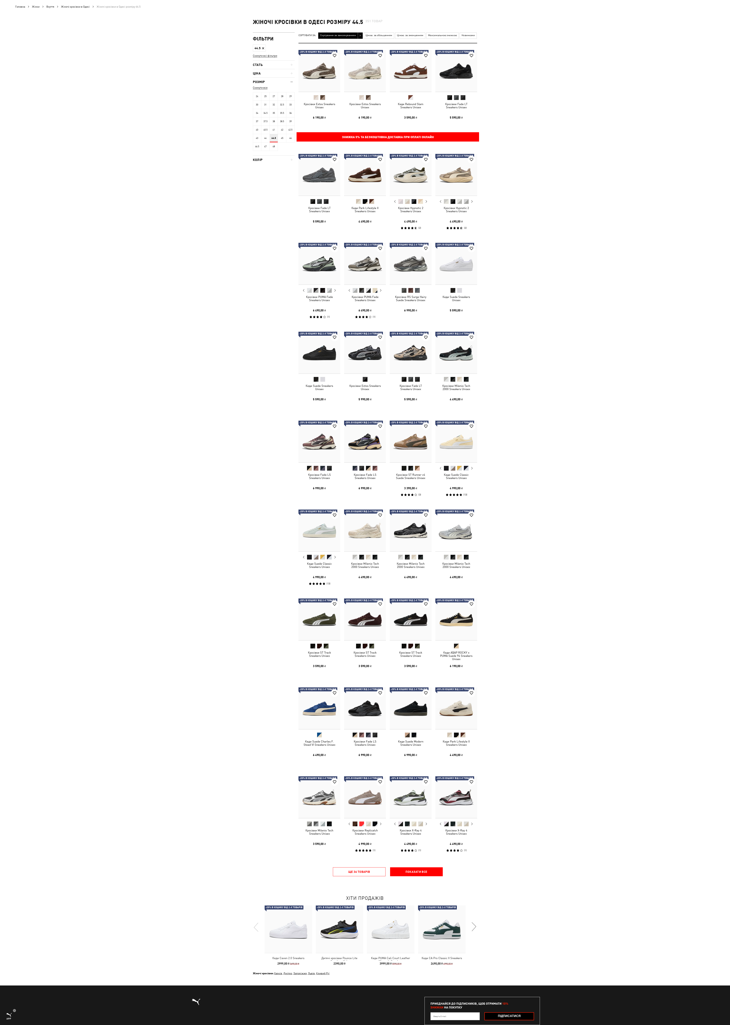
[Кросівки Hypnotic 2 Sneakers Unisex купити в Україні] (411, 175)
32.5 (282, 104)
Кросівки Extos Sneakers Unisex (319, 105)
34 (257, 113)
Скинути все (260, 87)
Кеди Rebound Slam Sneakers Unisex (410, 105)
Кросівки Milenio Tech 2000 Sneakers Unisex (456, 387)
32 (274, 104)
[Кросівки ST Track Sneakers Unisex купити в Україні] (319, 619)
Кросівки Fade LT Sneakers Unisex (456, 105)
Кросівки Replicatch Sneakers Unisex (365, 832)
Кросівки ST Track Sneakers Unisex (319, 654)
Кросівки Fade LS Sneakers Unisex (319, 476)
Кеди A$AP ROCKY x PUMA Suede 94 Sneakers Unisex (456, 656)
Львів (311, 973)
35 (274, 113)
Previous (395, 201)
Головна (20, 6)
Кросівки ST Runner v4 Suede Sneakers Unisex (410, 476)
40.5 (265, 129)
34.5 (265, 113)
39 (290, 121)
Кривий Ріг (323, 973)
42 (282, 129)
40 (257, 129)
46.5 (257, 146)
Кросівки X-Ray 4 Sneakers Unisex (411, 832)
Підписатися (509, 1016)
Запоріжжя (300, 973)
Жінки (36, 6)
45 (282, 138)
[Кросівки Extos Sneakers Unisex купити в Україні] (319, 71)
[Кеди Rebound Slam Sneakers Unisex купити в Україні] (411, 71)
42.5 (290, 129)
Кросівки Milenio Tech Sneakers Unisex (319, 832)
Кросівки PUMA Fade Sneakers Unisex (319, 298)
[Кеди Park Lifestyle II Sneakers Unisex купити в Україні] (365, 175)
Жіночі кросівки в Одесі (75, 6)
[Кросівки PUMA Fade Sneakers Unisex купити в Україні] (319, 264)
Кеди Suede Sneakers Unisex (456, 298)
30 (257, 104)
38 (274, 121)
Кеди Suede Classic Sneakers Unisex (456, 476)
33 (290, 104)
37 (257, 121)
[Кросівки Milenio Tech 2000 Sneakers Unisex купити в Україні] (456, 353)
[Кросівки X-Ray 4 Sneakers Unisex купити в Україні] (411, 797)
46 (290, 138)
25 (265, 96)
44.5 (273, 138)
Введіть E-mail (439, 1016)
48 (274, 146)
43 (257, 138)
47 (265, 146)
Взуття (50, 6)
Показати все (416, 871)
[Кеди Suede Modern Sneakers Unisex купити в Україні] (411, 708)
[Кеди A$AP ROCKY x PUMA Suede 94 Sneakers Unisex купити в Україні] (456, 619)
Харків (278, 973)
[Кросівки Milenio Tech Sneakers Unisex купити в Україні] (319, 797)
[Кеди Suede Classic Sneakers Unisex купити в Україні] (456, 441)
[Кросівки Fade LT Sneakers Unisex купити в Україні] (456, 71)
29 (290, 96)
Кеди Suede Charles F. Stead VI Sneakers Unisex (319, 743)
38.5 (282, 121)
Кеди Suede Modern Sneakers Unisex (410, 743)
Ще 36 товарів (359, 871)
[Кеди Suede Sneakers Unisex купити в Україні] (456, 264)
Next (426, 201)
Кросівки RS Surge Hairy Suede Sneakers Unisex (410, 298)
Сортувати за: (307, 35)
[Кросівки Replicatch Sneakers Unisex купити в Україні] (365, 797)
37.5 (265, 121)
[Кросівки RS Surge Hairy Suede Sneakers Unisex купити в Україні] (411, 264)
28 (282, 96)
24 (257, 96)
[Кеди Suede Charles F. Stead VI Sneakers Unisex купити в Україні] (319, 708)
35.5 (282, 113)
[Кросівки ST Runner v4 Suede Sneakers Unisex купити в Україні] (411, 441)
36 (290, 113)
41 (274, 129)
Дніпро (287, 973)
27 (274, 96)
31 (265, 104)
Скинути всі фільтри (265, 55)
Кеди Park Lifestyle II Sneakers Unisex (365, 209)
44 (265, 138)
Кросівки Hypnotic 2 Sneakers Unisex (410, 209)
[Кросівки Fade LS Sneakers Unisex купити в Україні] (319, 441)
